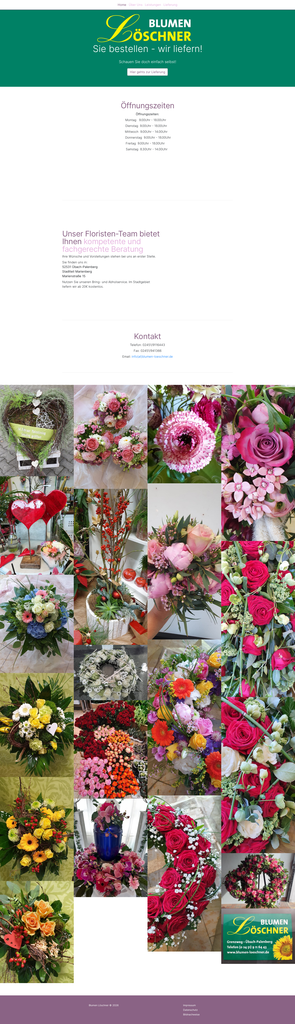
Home (122, 5)
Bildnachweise (191, 1014)
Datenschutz (190, 1009)
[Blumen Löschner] (198, 251)
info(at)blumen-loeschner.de (152, 356)
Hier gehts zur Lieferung (147, 72)
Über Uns (135, 5)
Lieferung (170, 5)
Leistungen (153, 5)
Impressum (189, 1005)
